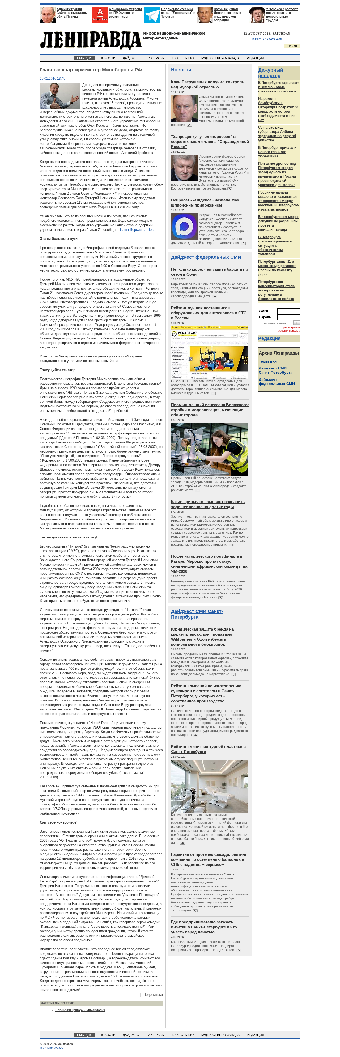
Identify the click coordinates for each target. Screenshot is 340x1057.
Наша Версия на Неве (137, 230)
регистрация (291, 327)
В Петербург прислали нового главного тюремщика (277, 152)
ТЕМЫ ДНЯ (84, 58)
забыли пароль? (289, 330)
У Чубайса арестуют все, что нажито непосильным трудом (282, 14)
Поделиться (153, 995)
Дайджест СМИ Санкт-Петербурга (197, 614)
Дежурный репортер (270, 72)
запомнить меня (275, 323)
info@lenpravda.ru (267, 38)
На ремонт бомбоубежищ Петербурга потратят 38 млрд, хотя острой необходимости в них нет (278, 109)
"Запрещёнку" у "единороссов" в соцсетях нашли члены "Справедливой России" (210, 141)
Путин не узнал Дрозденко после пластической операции (227, 14)
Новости (181, 69)
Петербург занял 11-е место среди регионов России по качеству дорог (277, 268)
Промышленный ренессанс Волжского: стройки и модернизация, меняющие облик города (210, 409)
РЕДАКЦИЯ (256, 58)
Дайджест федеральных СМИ (206, 257)
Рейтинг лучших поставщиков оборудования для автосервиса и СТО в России (209, 313)
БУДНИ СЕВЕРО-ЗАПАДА (220, 58)
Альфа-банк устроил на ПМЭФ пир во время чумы (125, 12)
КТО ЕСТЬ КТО (183, 58)
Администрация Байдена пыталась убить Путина (72, 12)
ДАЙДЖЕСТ (132, 58)
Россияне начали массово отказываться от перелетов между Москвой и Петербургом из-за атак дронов (279, 200)
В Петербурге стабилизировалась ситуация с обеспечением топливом (275, 245)
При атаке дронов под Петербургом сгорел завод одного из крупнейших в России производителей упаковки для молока (277, 174)
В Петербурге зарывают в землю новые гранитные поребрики (278, 87)
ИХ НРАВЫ (156, 58)
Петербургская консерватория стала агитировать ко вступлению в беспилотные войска (276, 290)
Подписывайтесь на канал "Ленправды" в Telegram (178, 12)
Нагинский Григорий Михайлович (80, 1010)
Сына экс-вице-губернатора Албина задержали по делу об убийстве (277, 133)
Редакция (269, 338)
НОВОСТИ (108, 58)
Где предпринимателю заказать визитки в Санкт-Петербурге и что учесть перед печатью (204, 927)
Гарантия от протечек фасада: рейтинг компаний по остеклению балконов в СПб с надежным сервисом (208, 859)
